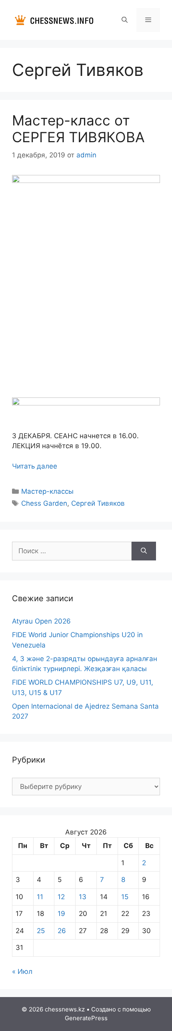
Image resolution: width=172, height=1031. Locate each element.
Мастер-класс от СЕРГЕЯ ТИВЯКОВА (78, 128)
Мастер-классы (47, 491)
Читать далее (34, 466)
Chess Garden (44, 503)
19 (61, 914)
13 (82, 897)
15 (124, 897)
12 (61, 897)
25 (41, 931)
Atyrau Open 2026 (41, 621)
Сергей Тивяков (98, 503)
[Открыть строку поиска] (124, 20)
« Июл (22, 971)
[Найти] (144, 551)
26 (62, 931)
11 (40, 897)
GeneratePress (86, 1018)
